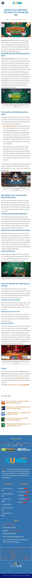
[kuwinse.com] (17, 3)
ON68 (19, 549)
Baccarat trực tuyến (9, 126)
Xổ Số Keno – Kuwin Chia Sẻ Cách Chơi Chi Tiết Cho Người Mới (18, 407)
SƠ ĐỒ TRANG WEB (9, 524)
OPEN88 (14, 557)
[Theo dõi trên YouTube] (20, 566)
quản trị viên (22, 19)
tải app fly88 (25, 385)
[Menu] (2, 3)
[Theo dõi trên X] (14, 566)
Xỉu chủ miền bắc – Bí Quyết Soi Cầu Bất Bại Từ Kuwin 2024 (17, 402)
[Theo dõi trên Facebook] (11, 566)
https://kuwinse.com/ (15, 530)
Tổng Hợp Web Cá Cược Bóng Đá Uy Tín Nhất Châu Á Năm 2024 (18, 424)
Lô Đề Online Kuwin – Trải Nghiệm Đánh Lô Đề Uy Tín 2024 (18, 413)
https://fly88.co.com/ (14, 385)
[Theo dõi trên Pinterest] (17, 566)
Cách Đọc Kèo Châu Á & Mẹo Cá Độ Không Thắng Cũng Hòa (17, 419)
